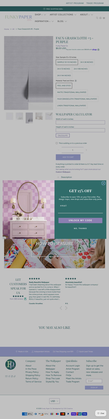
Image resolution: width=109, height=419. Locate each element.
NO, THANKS (80, 228)
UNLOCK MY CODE (80, 220)
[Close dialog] (103, 183)
